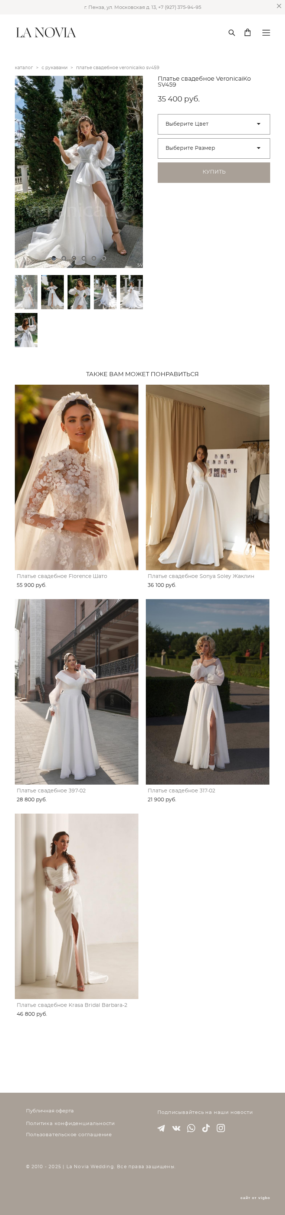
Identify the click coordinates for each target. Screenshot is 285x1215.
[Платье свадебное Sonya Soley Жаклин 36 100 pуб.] (207, 477)
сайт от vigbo (255, 1198)
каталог (24, 67)
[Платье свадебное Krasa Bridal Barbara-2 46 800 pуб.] (76, 906)
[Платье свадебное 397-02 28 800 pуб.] (76, 692)
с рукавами (55, 67)
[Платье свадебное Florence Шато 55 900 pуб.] (76, 477)
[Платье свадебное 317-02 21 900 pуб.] (207, 692)
